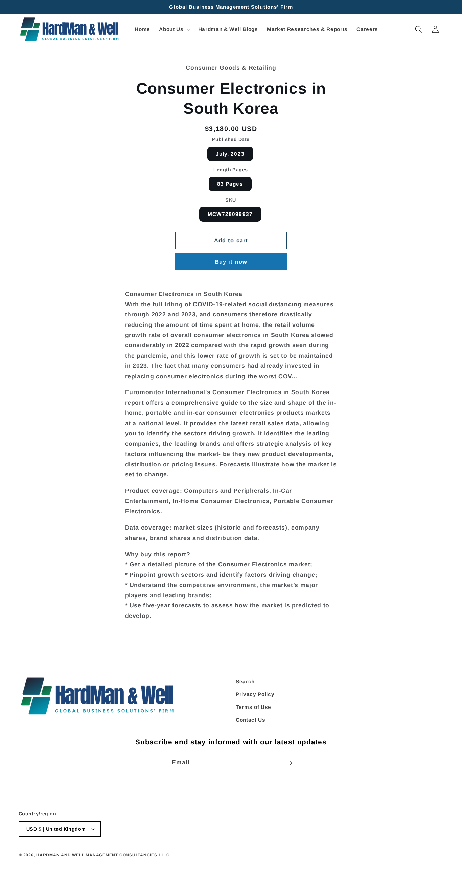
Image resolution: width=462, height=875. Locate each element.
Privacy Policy (255, 694)
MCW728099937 (230, 214)
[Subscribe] (289, 763)
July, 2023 (230, 154)
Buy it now (231, 262)
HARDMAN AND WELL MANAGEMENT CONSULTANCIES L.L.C (102, 855)
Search (245, 682)
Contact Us (250, 720)
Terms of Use (253, 707)
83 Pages (230, 184)
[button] (174, 29)
